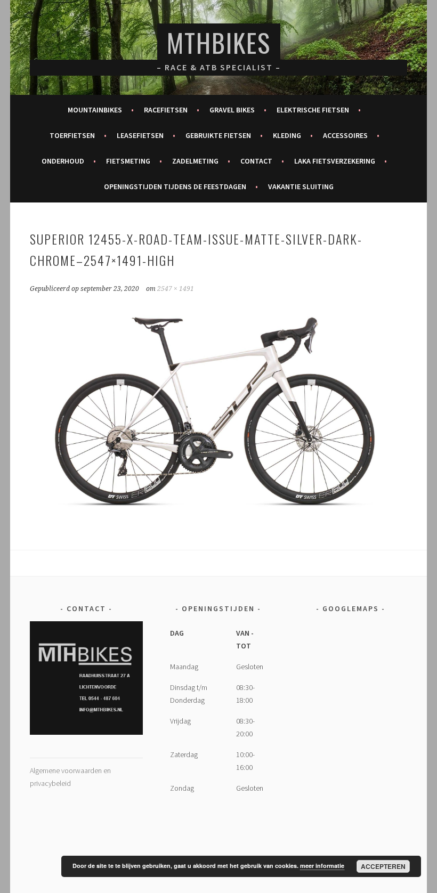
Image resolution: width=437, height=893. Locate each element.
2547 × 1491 (175, 289)
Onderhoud (63, 161)
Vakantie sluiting (301, 186)
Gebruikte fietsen (218, 135)
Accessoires (345, 135)
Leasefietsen (140, 135)
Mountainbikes (95, 110)
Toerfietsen (72, 135)
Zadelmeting (195, 161)
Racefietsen (166, 110)
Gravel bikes (232, 110)
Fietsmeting (128, 161)
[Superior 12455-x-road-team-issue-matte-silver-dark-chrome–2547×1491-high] (219, 518)
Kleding (287, 135)
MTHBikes (219, 42)
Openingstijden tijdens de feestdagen (175, 186)
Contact (256, 161)
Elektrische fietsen (313, 110)
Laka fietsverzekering (334, 161)
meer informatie (322, 866)
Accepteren (383, 866)
